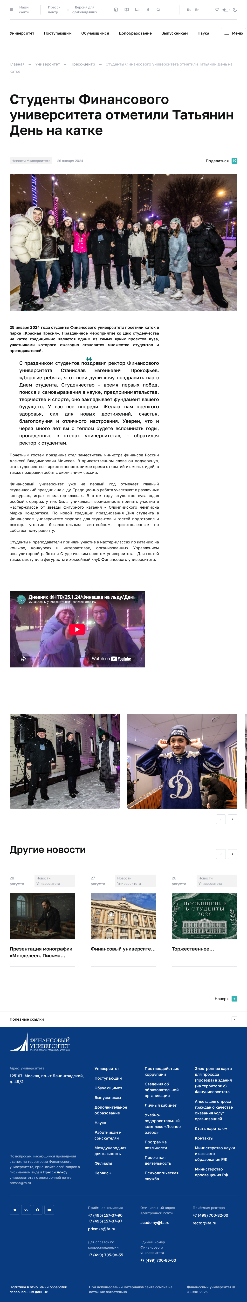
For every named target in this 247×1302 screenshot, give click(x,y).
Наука (203, 33)
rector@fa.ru (204, 1223)
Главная (17, 64)
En (197, 9)
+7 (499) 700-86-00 (158, 1260)
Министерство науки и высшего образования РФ (215, 1153)
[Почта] (169, 10)
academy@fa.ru (155, 1222)
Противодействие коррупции (162, 1071)
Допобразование (135, 33)
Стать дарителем (211, 1128)
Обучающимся (95, 33)
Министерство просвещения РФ (211, 1172)
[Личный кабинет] (147, 10)
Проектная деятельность (158, 1160)
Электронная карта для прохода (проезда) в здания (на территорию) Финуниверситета (213, 1080)
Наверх (222, 998)
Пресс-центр (54, 9)
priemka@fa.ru (101, 1228)
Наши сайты (24, 9)
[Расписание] (116, 10)
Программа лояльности (156, 1145)
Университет (22, 33)
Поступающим (58, 33)
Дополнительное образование (111, 1110)
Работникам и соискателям (108, 1135)
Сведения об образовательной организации (162, 1090)
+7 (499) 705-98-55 (105, 1254)
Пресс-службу (55, 1172)
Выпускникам (174, 33)
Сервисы (103, 1172)
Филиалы (103, 1163)
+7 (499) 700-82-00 (210, 1215)
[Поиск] (158, 10)
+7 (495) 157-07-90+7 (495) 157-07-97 (105, 1218)
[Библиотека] (126, 10)
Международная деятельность (110, 1150)
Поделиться (217, 160)
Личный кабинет (161, 1105)
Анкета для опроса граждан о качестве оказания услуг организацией (214, 1110)
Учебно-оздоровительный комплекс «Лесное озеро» (163, 1123)
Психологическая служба (161, 1175)
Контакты (204, 1138)
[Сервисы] (137, 10)
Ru (189, 9)
